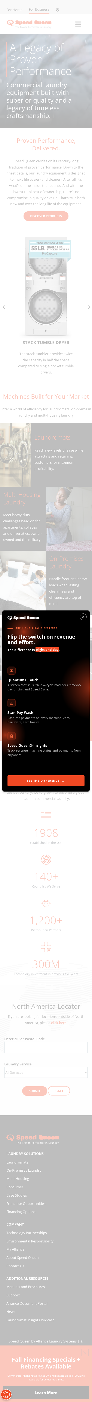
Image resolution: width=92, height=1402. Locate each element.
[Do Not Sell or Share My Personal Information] (6, 1394)
